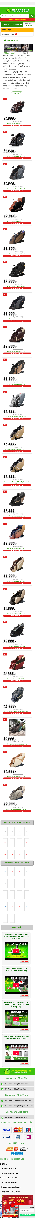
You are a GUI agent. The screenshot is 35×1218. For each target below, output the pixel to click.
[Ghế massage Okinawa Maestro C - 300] (17, 727)
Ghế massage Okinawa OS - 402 (16, 516)
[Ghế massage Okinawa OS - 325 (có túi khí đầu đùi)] (17, 465)
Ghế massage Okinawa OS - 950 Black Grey (16, 711)
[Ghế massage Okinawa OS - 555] (17, 564)
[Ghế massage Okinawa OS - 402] (17, 499)
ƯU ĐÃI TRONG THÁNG (18, 19)
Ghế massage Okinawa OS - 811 (16, 319)
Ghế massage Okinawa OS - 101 (16, 188)
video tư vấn (17, 927)
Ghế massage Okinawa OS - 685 (16, 776)
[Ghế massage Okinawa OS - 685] (17, 759)
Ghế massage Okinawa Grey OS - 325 (16, 416)
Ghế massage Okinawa (9, 34)
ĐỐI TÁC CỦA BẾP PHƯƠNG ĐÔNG (17, 863)
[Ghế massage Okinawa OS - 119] (17, 107)
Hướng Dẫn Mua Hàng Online (10, 1192)
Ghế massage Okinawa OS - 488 (16, 613)
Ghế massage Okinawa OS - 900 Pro (16, 809)
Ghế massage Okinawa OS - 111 (16, 156)
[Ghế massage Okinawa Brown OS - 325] (17, 432)
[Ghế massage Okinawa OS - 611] (17, 269)
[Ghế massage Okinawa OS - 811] (17, 302)
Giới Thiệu (3, 1164)
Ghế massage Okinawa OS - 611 (16, 286)
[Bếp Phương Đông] (17, 10)
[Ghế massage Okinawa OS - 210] (17, 204)
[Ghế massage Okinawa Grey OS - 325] (17, 400)
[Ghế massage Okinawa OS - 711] (17, 334)
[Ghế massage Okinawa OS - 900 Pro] (17, 792)
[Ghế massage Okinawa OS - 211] (17, 237)
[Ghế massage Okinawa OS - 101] (17, 172)
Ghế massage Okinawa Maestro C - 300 (16, 744)
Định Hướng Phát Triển (8, 1169)
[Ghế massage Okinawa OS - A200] (17, 629)
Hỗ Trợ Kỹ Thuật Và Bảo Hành (10, 1187)
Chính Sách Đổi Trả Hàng (9, 1173)
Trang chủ (28, 23)
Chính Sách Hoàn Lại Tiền (9, 1178)
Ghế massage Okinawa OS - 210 (16, 221)
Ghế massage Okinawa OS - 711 (16, 351)
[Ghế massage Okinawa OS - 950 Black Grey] (17, 694)
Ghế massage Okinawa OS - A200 (16, 646)
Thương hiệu (6, 30)
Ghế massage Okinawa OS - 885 (16, 548)
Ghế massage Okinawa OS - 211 (16, 254)
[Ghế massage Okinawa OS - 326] (17, 367)
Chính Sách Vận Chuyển (8, 1182)
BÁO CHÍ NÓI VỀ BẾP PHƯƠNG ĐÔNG (17, 822)
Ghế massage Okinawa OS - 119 (16, 123)
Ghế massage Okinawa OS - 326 (16, 384)
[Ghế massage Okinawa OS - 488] (17, 597)
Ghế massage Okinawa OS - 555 (16, 581)
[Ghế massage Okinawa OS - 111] (17, 139)
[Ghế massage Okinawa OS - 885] (17, 532)
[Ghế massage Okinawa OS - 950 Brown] (17, 662)
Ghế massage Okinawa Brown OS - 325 (16, 449)
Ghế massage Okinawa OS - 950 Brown (16, 679)
